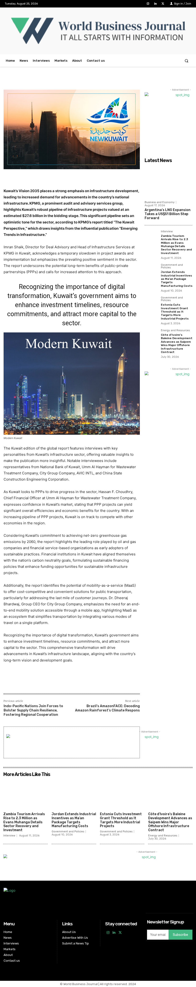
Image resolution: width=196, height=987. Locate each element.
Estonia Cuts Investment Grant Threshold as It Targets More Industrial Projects (175, 311)
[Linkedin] (155, 3)
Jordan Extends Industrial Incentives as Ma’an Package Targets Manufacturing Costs (176, 278)
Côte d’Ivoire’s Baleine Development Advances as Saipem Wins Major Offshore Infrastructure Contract (176, 343)
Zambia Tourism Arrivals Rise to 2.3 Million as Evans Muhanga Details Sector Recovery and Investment (176, 244)
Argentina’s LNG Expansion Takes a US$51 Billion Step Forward (168, 214)
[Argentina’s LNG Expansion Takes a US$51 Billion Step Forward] (168, 181)
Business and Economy (159, 202)
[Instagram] (148, 3)
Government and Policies (172, 266)
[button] (186, 60)
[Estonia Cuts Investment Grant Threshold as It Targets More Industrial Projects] (151, 303)
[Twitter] (163, 3)
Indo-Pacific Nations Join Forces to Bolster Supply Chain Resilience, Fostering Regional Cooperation (33, 710)
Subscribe (180, 935)
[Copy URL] (82, 683)
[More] (93, 683)
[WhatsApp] (60, 683)
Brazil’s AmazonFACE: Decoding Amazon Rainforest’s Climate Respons (107, 708)
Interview (167, 231)
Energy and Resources (175, 330)
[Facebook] (38, 683)
